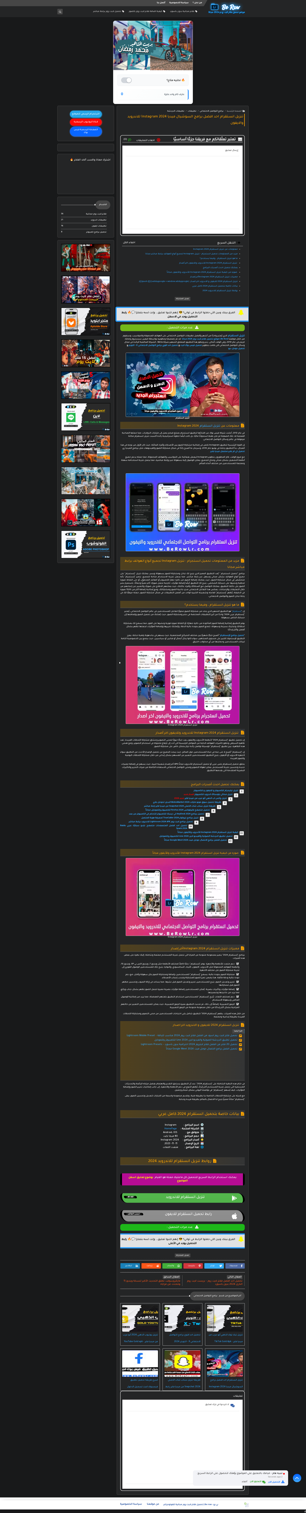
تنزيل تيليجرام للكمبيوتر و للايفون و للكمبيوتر (216, 791)
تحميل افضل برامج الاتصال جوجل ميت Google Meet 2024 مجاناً (195, 840)
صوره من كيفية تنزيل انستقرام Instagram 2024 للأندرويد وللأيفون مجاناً (202, 272)
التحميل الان (274, 1482)
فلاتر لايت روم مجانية (96, 214)
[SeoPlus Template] (246, 1504)
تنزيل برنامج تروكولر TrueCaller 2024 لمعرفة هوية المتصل (170, 818)
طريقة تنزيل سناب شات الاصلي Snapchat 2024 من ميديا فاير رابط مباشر (180, 806)
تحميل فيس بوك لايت (191, 345)
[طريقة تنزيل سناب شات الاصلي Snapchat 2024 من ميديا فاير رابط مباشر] (182, 1363)
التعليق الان (255, 1482)
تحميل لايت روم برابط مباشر (107, 11)
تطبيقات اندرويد (98, 220)
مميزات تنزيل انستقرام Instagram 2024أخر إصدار (214, 277)
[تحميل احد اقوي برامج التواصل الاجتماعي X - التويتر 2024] (182, 1318)
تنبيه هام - (276, 1473)
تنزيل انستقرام (210, 426)
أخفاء (244, 1482)
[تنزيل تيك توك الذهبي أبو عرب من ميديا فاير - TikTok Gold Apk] (225, 1318)
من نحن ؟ (197, 3)
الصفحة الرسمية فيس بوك (85, 131)
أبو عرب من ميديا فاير (195, 798)
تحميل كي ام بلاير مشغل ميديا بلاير (227, 451)
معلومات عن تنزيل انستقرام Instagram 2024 (215, 249)
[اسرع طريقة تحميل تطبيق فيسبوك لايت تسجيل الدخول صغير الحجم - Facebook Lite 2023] (140, 1363)
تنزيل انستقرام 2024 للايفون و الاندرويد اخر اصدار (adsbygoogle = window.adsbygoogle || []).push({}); (188, 281)
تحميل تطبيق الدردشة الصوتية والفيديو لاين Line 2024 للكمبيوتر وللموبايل (196, 836)
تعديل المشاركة (182, 299)
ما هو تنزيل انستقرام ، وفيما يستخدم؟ (219, 258)
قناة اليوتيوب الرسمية (85, 122)
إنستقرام (236, 611)
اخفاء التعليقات (145, 140)
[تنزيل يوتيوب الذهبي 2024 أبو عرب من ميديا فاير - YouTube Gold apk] (140, 1318)
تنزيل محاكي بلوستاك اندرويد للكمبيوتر (214, 795)
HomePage (170, 1128)
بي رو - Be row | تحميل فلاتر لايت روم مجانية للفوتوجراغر (190, 1505)
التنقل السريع (179, 243)
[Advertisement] (182, 1069)
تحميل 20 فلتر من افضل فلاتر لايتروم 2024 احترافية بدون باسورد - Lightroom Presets (189, 1044)
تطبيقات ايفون (98, 226)
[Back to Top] (297, 1478)
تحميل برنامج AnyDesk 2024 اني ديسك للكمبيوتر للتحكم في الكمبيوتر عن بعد (166, 814)
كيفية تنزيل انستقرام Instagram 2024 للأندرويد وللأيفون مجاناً (208, 832)
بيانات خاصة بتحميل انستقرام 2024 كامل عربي (215, 286)
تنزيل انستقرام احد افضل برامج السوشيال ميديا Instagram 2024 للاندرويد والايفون (226, 1387)
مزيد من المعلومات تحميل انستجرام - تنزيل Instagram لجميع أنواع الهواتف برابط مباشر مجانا (191, 254)
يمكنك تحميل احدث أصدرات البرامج (220, 268)
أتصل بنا (161, 3)
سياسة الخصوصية (179, 3)
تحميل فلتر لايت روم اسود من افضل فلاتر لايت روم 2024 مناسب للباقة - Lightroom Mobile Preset (182, 1035)
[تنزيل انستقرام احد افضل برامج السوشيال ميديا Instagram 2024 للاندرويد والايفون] (225, 1363)
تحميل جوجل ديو (236, 349)
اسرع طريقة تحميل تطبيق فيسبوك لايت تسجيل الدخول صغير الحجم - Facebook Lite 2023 (140, 1387)
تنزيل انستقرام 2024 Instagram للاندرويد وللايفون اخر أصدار (208, 263)
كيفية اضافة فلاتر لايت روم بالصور (145, 11)
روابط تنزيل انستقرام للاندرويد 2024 (220, 291)
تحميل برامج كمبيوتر (96, 232)
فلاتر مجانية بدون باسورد (182, 11)
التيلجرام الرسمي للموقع (86, 114)
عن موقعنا (152, 1504)
